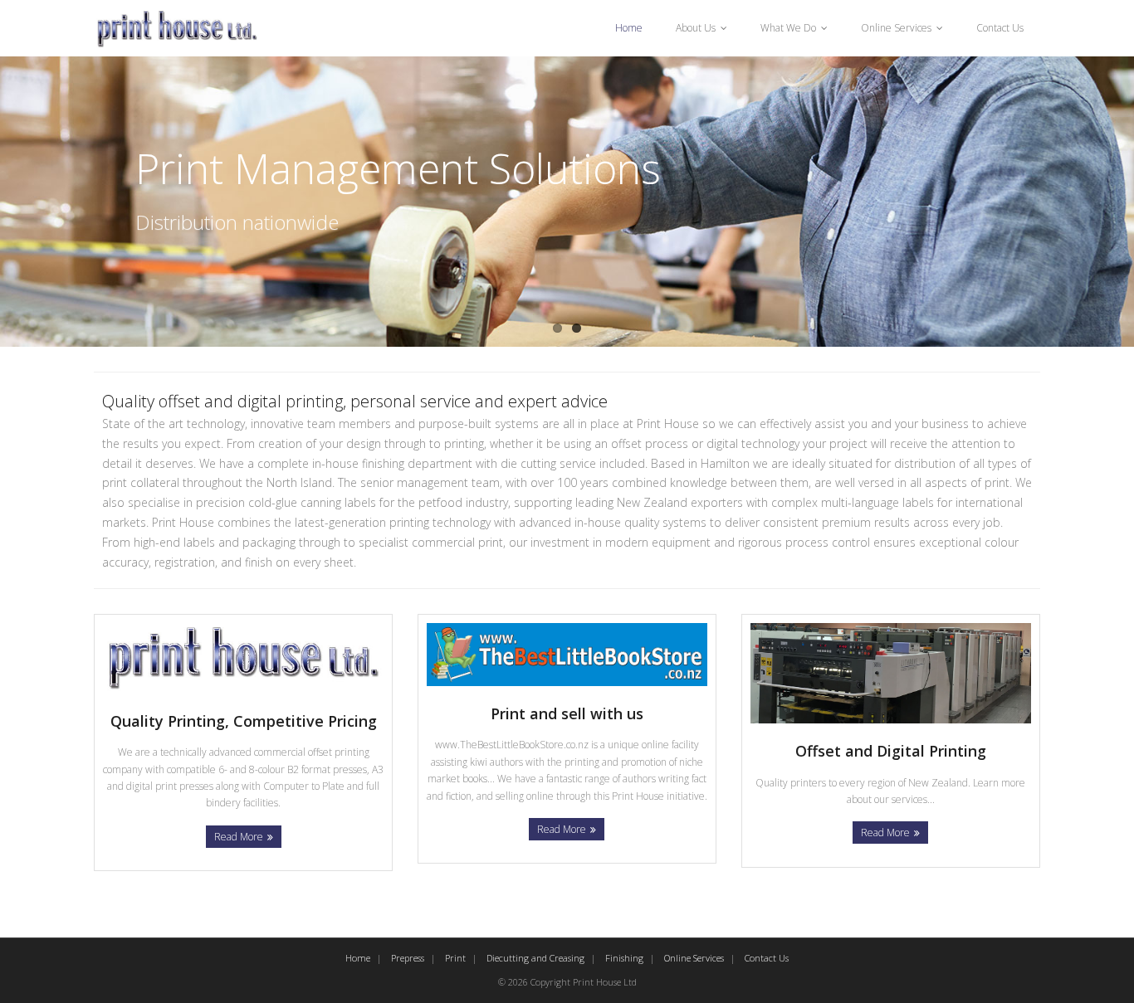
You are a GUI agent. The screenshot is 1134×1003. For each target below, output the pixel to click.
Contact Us (1000, 28)
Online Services (896, 28)
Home (629, 28)
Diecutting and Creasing (535, 958)
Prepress (407, 958)
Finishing (624, 958)
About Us (696, 28)
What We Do (788, 28)
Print (455, 958)
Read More (238, 837)
